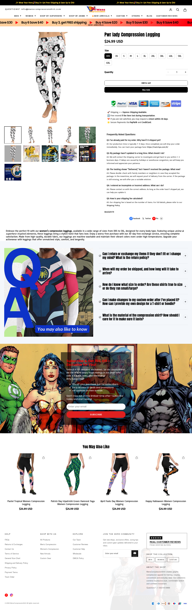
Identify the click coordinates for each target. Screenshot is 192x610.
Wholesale (77, 553)
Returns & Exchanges (14, 544)
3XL (162, 55)
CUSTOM (120, 16)
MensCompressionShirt (18, 603)
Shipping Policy (113, 205)
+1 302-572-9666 (163, 587)
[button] (178, 10)
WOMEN (161, 560)
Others (136, 16)
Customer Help (79, 549)
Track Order (9, 576)
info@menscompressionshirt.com (41, 9)
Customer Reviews (167, 16)
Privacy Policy (11, 567)
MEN (150, 560)
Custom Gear (45, 558)
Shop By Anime (77, 16)
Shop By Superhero (51, 16)
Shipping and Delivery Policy (16, 563)
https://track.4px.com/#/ (157, 147)
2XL (153, 55)
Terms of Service (12, 553)
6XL (108, 62)
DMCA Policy (78, 558)
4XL (171, 55)
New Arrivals (96, 25)
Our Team (77, 539)
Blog (149, 16)
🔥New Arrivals (100, 16)
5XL (179, 55)
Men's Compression (48, 544)
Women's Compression (49, 549)
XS (116, 55)
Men (16, 16)
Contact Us (9, 549)
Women (29, 16)
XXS (108, 55)
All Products (45, 539)
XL (145, 55)
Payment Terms (11, 572)
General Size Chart (12, 558)
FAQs (7, 539)
